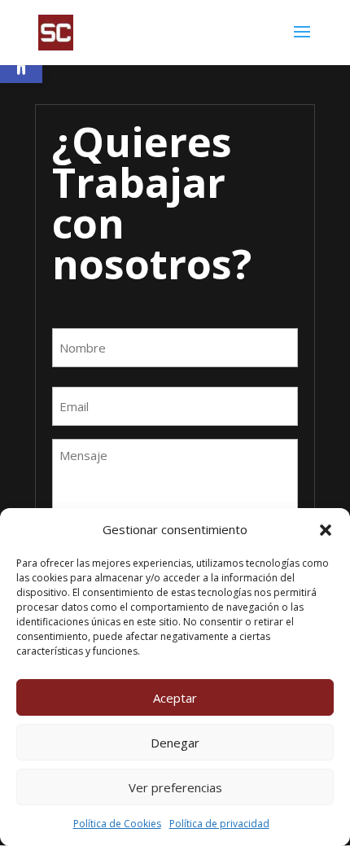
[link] (55, 31)
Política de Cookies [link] (117, 824)
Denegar (175, 742)
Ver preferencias (175, 787)
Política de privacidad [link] (219, 824)
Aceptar (175, 698)
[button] (325, 530)
